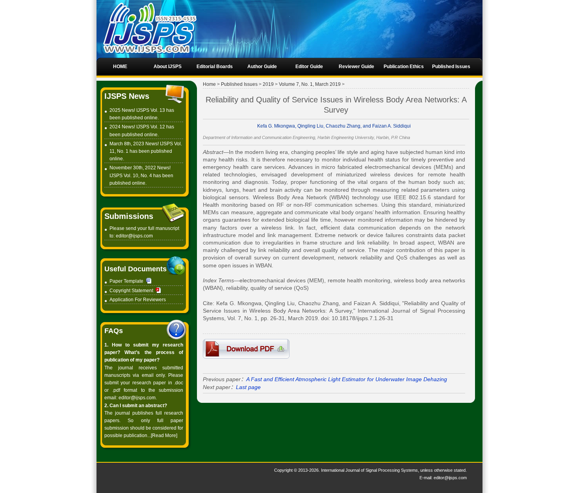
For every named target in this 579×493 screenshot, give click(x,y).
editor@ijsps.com (134, 236)
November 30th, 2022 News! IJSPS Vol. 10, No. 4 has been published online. (141, 175)
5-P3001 (246, 349)
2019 (268, 84)
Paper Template (126, 281)
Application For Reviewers (137, 299)
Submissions (128, 216)
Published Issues (239, 84)
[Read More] (164, 435)
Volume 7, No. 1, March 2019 (310, 84)
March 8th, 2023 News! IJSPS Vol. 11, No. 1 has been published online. (145, 151)
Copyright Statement (131, 290)
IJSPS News (126, 96)
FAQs (113, 331)
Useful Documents (135, 269)
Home (209, 84)
